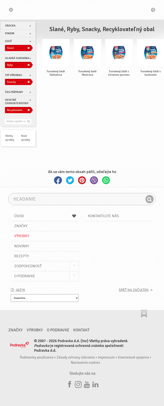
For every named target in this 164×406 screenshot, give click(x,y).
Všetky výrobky (9, 138)
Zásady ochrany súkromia (76, 357)
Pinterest (82, 180)
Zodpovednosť (28, 266)
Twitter (70, 180)
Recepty (21, 256)
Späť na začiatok (134, 290)
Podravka (82, 10)
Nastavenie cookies (85, 362)
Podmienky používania (36, 357)
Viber (94, 180)
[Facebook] (70, 383)
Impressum (106, 357)
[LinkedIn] (95, 383)
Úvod (19, 216)
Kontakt (81, 330)
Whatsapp (106, 180)
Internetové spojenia (133, 357)
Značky (20, 226)
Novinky (21, 246)
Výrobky (21, 236)
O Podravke (24, 276)
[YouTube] (87, 383)
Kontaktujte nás (103, 216)
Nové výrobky (25, 138)
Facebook (58, 180)
